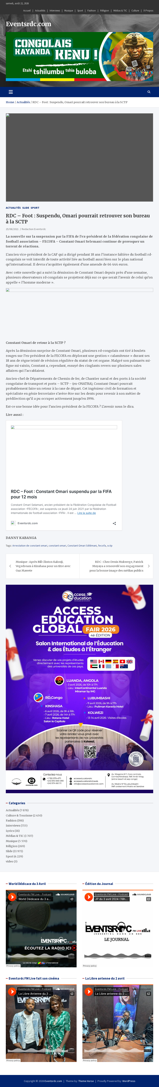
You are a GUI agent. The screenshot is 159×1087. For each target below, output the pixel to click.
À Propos (148, 10)
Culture (135, 10)
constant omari (57, 545)
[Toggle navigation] (11, 92)
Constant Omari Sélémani (82, 545)
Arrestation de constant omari (29, 545)
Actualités (40, 10)
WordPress (128, 1081)
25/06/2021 (12, 229)
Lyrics (10, 831)
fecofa (102, 545)
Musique (68, 10)
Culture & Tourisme (19, 815)
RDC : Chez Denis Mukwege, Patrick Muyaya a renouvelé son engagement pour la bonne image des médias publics (116, 566)
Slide (25, 207)
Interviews (55, 10)
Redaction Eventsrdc (34, 229)
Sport (80, 10)
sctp (109, 545)
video (9, 861)
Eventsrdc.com (28, 24)
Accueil (27, 10)
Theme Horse (86, 1081)
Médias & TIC (120, 10)
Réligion (104, 10)
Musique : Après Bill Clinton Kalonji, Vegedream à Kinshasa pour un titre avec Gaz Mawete (43, 566)
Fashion (91, 10)
